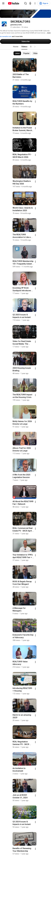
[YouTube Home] (13, 3)
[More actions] (35, 74)
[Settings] (35, 3)
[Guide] (3, 3)
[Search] (25, 3)
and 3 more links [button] (17, 36)
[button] (35, 47)
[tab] (16, 47)
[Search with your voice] (30, 3)
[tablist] (25, 47)
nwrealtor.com (6, 36)
